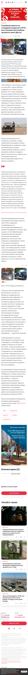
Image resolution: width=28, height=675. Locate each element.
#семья (14, 415)
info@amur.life (5, 617)
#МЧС (4, 410)
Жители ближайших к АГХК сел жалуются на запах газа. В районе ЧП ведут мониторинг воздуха (13, 598)
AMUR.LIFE (21, 403)
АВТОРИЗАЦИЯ (14, 493)
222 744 (5, 615)
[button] (20, 629)
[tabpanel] (7, 274)
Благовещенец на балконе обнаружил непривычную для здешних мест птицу (13, 565)
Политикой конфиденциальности (13, 673)
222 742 (18, 615)
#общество (13, 410)
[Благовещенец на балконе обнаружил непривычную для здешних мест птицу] (24, 569)
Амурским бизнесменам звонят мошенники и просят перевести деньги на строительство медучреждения (13, 532)
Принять (24, 671)
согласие (17, 669)
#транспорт (6, 419)
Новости (3, 23)
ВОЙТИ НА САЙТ (14, 623)
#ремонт (5, 415)
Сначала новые (5, 473)
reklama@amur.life (19, 617)
